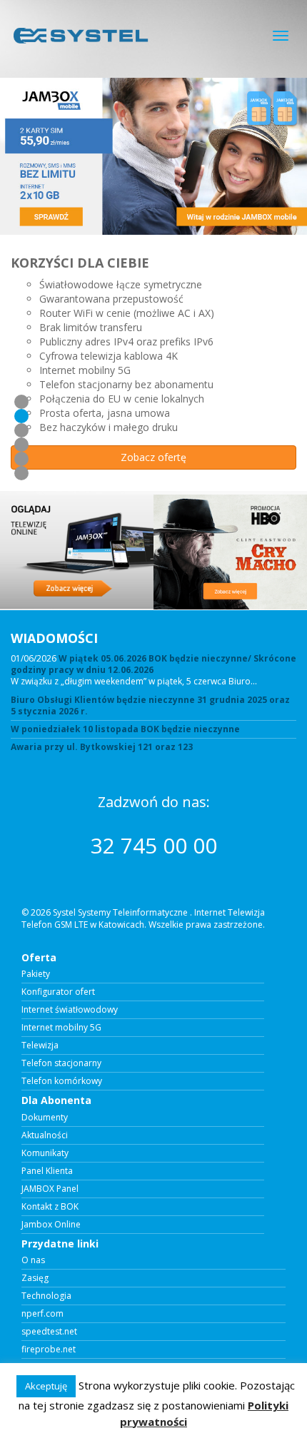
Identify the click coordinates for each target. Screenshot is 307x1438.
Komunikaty (45, 1153)
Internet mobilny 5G (61, 1027)
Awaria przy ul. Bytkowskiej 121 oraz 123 (102, 747)
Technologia (46, 1296)
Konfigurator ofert (58, 992)
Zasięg (35, 1278)
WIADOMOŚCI (54, 638)
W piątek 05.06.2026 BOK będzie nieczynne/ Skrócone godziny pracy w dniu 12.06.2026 (153, 664)
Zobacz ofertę (153, 457)
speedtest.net (49, 1331)
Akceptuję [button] (46, 1385)
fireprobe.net (48, 1349)
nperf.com (42, 1314)
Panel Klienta (47, 1171)
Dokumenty (44, 1117)
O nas (33, 1260)
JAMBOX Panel (50, 1189)
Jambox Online (51, 1224)
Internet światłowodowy (69, 1010)
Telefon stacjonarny (61, 1063)
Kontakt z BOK (50, 1206)
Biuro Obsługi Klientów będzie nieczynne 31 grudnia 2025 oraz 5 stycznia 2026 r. (150, 705)
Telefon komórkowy (61, 1081)
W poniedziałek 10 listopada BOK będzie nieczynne (125, 729)
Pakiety (35, 974)
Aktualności (44, 1135)
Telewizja (40, 1045)
